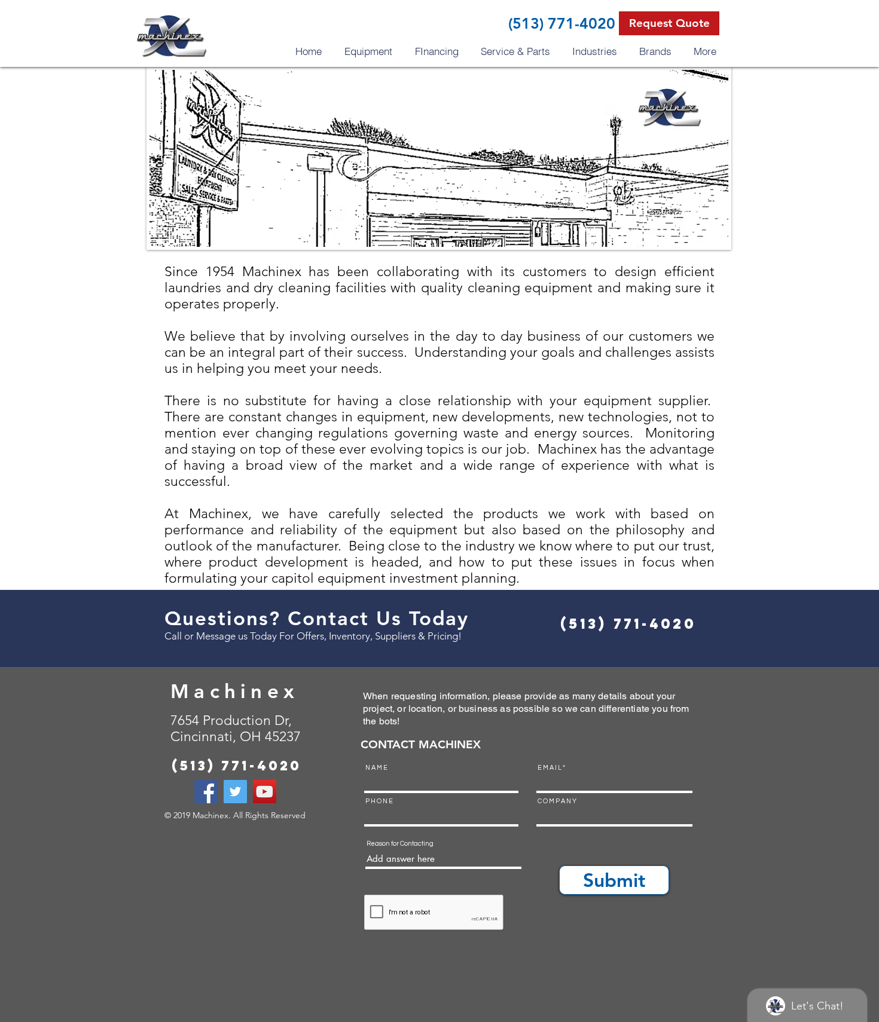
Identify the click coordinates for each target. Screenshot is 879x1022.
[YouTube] (264, 791)
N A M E (376, 767)
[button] (669, 23)
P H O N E (379, 801)
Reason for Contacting (400, 843)
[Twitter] (235, 791)
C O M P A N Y (557, 801)
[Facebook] (206, 791)
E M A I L (549, 767)
